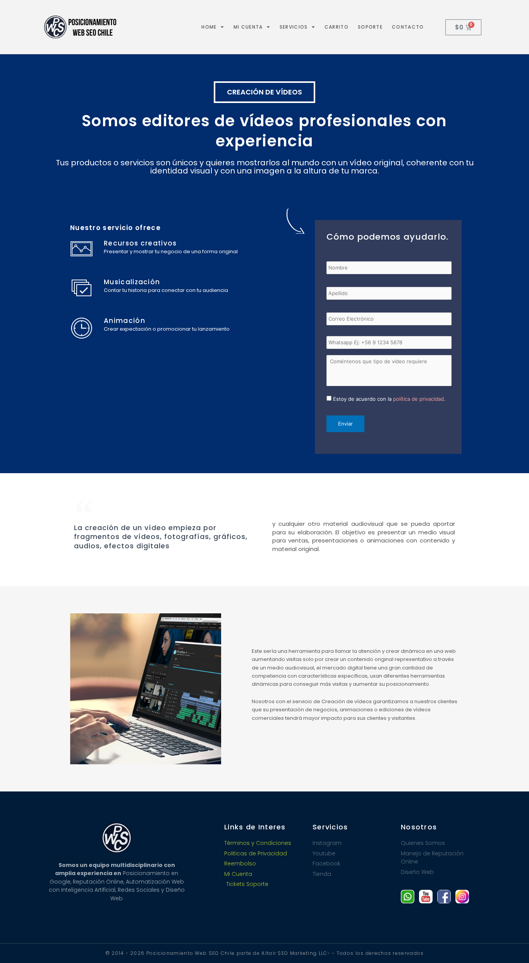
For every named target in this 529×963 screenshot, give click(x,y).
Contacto (408, 27)
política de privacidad (418, 399)
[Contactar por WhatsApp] (407, 896)
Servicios (294, 27)
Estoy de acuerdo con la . (389, 399)
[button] (264, 92)
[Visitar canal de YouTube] (426, 896)
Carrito (337, 27)
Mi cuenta (248, 27)
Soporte (370, 27)
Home (208, 27)
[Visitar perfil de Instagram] (462, 896)
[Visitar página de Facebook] (444, 896)
